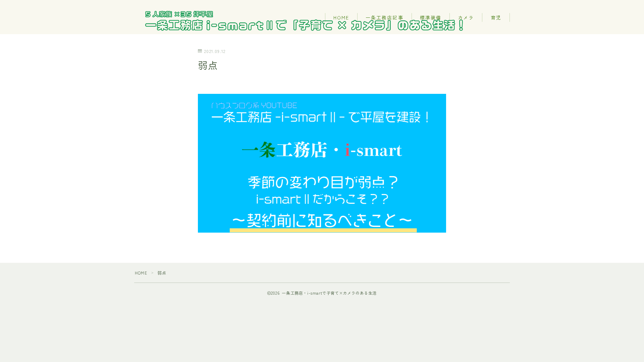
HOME (341, 17)
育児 (496, 17)
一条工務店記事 (385, 17)
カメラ (466, 17)
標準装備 (430, 17)
